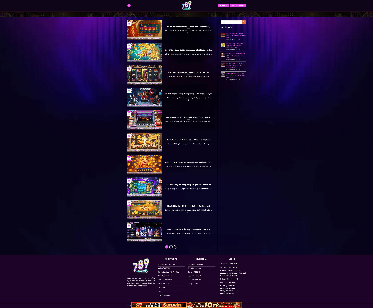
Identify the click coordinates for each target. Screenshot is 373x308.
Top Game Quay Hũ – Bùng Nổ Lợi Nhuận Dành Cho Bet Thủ (188, 185)
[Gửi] (244, 22)
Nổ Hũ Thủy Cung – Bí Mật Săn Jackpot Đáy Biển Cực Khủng (188, 50)
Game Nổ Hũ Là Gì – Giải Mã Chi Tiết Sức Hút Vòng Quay (188, 140)
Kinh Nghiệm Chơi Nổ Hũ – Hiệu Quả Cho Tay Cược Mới (188, 206)
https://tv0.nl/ (232, 267)
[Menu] (129, 5)
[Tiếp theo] (175, 247)
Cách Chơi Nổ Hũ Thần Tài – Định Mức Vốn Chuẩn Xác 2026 (188, 162)
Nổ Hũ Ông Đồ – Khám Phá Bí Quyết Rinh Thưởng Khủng (188, 27)
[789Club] (186, 6)
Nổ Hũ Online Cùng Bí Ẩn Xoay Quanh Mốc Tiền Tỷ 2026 (188, 229)
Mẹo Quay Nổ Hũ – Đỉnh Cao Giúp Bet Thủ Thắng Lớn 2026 (188, 117)
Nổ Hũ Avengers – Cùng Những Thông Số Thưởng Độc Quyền (188, 94)
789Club (130, 15)
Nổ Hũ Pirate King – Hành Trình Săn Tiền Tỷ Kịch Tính (188, 72)
